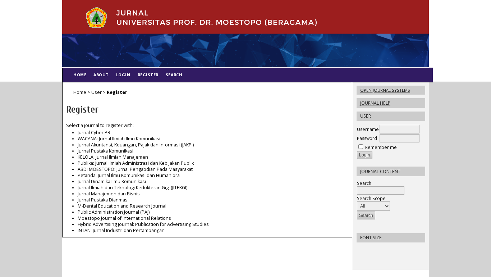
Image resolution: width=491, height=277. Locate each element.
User (96, 92)
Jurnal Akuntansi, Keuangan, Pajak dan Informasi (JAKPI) (136, 145)
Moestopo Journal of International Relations (124, 218)
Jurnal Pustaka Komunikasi (105, 151)
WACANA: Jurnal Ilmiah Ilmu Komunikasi (119, 139)
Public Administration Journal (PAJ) (114, 212)
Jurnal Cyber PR (94, 133)
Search (364, 183)
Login (123, 74)
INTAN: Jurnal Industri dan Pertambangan (121, 230)
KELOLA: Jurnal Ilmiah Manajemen (113, 157)
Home (79, 74)
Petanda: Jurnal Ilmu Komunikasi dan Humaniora (129, 175)
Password (367, 138)
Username (368, 129)
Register (148, 74)
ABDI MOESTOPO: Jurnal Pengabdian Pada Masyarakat (135, 169)
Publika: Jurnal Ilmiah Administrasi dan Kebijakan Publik (136, 163)
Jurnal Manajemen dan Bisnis (109, 194)
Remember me (381, 147)
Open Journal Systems (385, 90)
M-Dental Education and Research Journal (122, 206)
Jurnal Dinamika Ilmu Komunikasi (112, 181)
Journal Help (375, 103)
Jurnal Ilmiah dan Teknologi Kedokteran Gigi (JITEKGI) (132, 188)
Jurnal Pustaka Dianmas (103, 200)
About (101, 74)
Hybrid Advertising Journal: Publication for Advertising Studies (143, 224)
